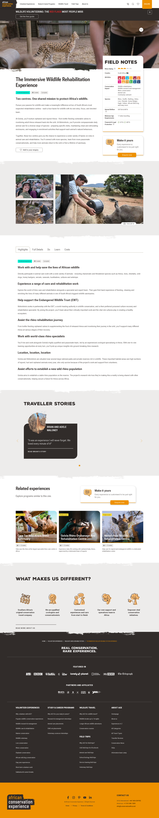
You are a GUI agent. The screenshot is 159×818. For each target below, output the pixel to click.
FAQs (113, 748)
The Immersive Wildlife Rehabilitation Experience (101, 641)
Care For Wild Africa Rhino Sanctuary (33, 537)
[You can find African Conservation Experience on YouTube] (85, 798)
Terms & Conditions (87, 805)
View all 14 (130, 224)
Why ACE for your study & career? (58, 714)
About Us (85, 4)
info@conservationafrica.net (126, 806)
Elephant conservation (23, 753)
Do (48, 249)
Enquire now (127, 155)
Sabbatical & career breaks (24, 772)
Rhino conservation (22, 748)
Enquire (147, 4)
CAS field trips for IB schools (89, 748)
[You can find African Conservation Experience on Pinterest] (79, 798)
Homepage (115, 714)
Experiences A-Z (116, 724)
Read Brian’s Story (37, 451)
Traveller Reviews (117, 738)
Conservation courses (87, 728)
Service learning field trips (88, 762)
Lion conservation (22, 743)
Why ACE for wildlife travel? (88, 714)
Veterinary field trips (86, 767)
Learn (57, 249)
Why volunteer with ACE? (24, 714)
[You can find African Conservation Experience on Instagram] (74, 798)
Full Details (37, 249)
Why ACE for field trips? (87, 743)
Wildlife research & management (26, 724)
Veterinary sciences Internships (58, 733)
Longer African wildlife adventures (91, 724)
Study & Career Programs (46, 4)
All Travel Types (116, 733)
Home (43, 641)
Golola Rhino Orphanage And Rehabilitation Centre (78, 537)
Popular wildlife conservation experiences (29, 719)
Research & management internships (59, 719)
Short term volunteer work (24, 767)
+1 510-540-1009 (129, 803)
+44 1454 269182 (135, 801)
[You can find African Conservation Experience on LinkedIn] (90, 798)
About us (114, 719)
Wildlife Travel (63, 4)
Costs (67, 249)
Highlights (23, 249)
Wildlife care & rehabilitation (25, 728)
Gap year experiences (23, 762)
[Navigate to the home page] (9, 4)
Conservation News (117, 743)
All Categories (116, 728)
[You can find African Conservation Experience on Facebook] (68, 798)
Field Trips (75, 4)
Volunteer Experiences (27, 4)
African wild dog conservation (25, 757)
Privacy (75, 805)
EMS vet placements (54, 728)
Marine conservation (22, 733)
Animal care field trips (87, 753)
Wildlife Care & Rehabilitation (74, 641)
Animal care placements (55, 724)
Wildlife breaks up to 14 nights (89, 719)
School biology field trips (88, 757)
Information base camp (119, 753)
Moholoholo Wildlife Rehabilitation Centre (117, 537)
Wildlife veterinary (21, 738)
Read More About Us (25, 628)
